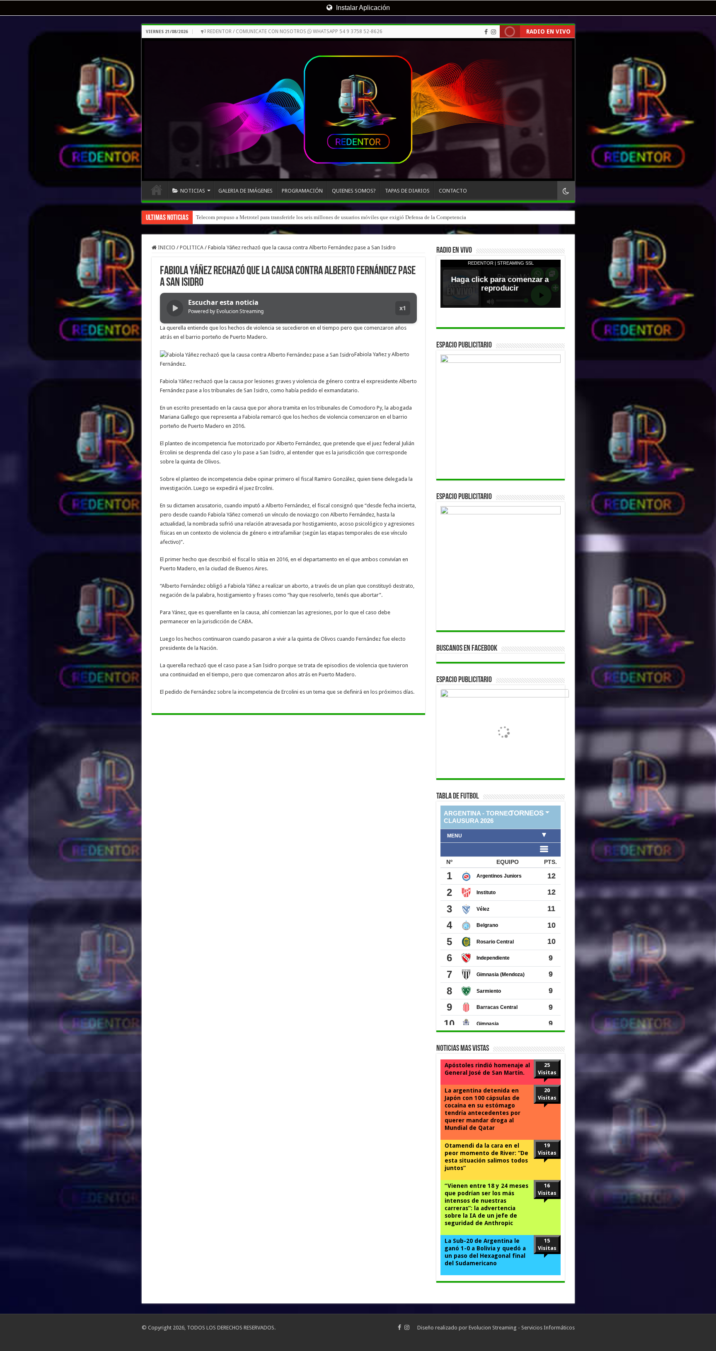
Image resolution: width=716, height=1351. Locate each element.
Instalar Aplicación (362, 7)
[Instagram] (493, 32)
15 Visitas (547, 1244)
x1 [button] (402, 308)
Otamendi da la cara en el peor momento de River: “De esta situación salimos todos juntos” (486, 1156)
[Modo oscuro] (566, 190)
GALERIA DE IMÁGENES (245, 191)
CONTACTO (453, 191)
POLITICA (191, 247)
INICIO (156, 189)
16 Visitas (547, 1189)
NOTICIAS (192, 191)
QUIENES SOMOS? (354, 191)
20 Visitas (547, 1094)
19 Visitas (547, 1149)
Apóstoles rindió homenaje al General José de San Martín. (487, 1069)
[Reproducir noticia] (175, 308)
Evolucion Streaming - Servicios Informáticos (522, 1327)
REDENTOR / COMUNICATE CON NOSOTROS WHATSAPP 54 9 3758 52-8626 (294, 31)
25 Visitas (547, 1069)
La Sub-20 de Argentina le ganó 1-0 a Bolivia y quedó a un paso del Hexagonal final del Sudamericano (485, 1252)
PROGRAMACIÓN (302, 191)
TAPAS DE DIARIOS (407, 191)
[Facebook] (486, 32)
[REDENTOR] (358, 109)
